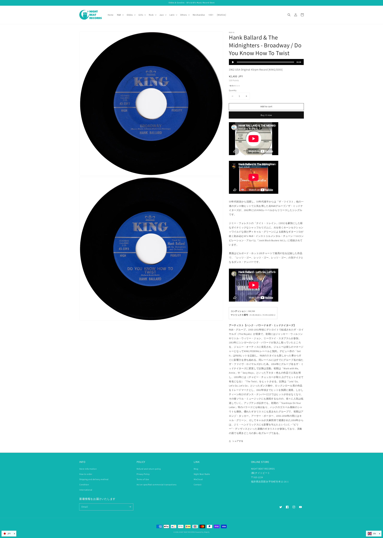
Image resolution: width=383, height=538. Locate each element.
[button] (289, 15)
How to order (85, 474)
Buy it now (266, 115)
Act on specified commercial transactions (157, 484)
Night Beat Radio (202, 474)
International (85, 489)
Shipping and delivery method (93, 479)
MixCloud (198, 479)
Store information (88, 468)
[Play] (232, 62)
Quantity (232, 90)
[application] (266, 62)
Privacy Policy (143, 474)
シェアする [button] (237, 441)
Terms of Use (143, 479)
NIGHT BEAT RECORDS (187, 532)
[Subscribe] (130, 507)
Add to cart (266, 106)
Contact (197, 484)
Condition (84, 484)
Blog (196, 468)
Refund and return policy (149, 468)
